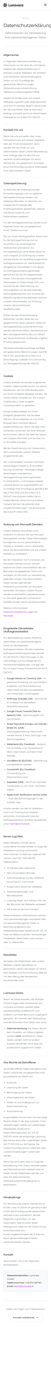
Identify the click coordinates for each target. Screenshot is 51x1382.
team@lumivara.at (19, 823)
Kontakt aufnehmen (24, 1317)
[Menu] (45, 5)
